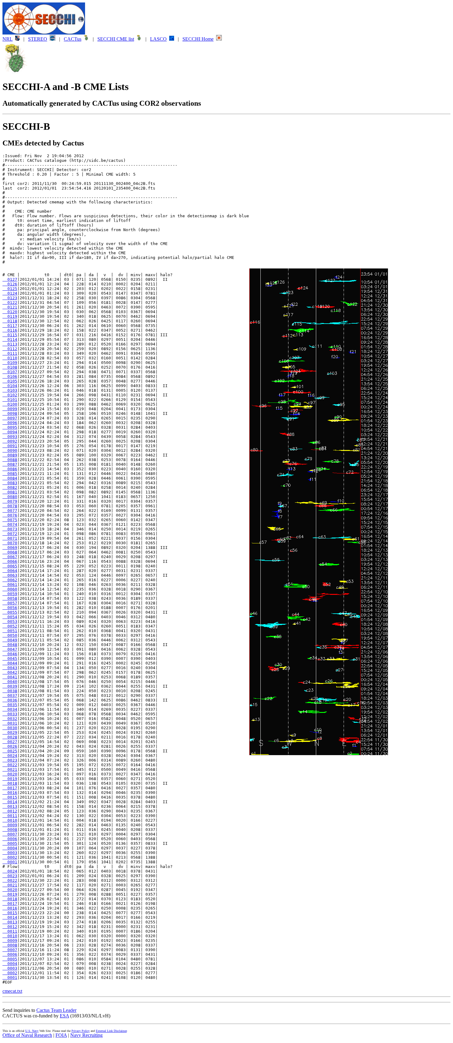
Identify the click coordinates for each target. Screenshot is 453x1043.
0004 (9, 848)
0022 (9, 765)
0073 (9, 529)
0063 (9, 575)
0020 (9, 774)
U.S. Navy (32, 1031)
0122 (9, 302)
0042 (9, 672)
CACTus (72, 39)
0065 (9, 566)
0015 (9, 797)
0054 (9, 617)
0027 (9, 741)
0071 (9, 538)
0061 (9, 584)
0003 (9, 852)
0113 (9, 344)
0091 (9, 446)
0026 (9, 746)
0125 (9, 288)
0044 (9, 663)
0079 (9, 501)
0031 (9, 723)
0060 (9, 589)
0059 (9, 593)
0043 (9, 667)
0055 (9, 612)
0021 (9, 769)
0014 (9, 802)
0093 (9, 436)
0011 (9, 815)
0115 (9, 335)
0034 (9, 709)
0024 (9, 755)
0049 (9, 640)
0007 (9, 834)
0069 (9, 547)
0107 (9, 372)
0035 (9, 704)
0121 (9, 307)
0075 (9, 519)
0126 (9, 284)
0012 (9, 811)
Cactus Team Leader (56, 1010)
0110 (9, 358)
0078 (9, 506)
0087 (9, 464)
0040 (9, 681)
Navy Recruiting (86, 1035)
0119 (9, 316)
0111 (9, 353)
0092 (9, 441)
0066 (9, 561)
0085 (9, 473)
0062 (9, 580)
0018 (9, 783)
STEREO (37, 39)
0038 (9, 691)
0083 (9, 483)
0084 (9, 478)
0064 (9, 570)
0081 (9, 492)
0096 (9, 422)
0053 (9, 621)
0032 (9, 718)
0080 (9, 496)
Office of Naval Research (27, 1035)
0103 (9, 390)
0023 (9, 760)
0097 (9, 418)
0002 (9, 857)
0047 (9, 649)
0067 (9, 556)
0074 (9, 524)
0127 (9, 279)
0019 (9, 778)
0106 (9, 376)
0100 (9, 404)
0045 (9, 658)
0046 (9, 654)
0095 (9, 427)
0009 (9, 825)
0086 (9, 469)
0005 (9, 843)
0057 (9, 603)
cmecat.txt (12, 991)
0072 (9, 533)
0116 (9, 330)
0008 (9, 829)
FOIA (61, 1035)
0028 (9, 737)
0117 (9, 325)
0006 (9, 838)
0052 (9, 626)
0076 (9, 515)
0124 (9, 293)
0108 (9, 367)
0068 (9, 552)
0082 (9, 487)
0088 (9, 459)
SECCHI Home (198, 39)
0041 (9, 677)
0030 (9, 728)
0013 (9, 806)
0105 (9, 381)
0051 (9, 630)
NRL (7, 39)
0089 (9, 455)
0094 (9, 432)
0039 (9, 686)
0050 (9, 635)
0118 (9, 321)
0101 (9, 399)
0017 (9, 788)
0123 (9, 298)
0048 (9, 644)
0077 (9, 510)
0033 (9, 714)
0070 (9, 543)
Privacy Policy (80, 1031)
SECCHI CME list (115, 39)
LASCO (158, 39)
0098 (9, 413)
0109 (9, 362)
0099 (9, 409)
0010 (9, 820)
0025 (9, 751)
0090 (9, 450)
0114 (9, 339)
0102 (9, 395)
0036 (9, 700)
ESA (64, 1015)
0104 (9, 385)
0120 (9, 311)
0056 (9, 607)
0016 (9, 792)
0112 (9, 348)
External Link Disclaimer (111, 1031)
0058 (9, 598)
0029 (9, 732)
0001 (9, 862)
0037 (9, 695)
